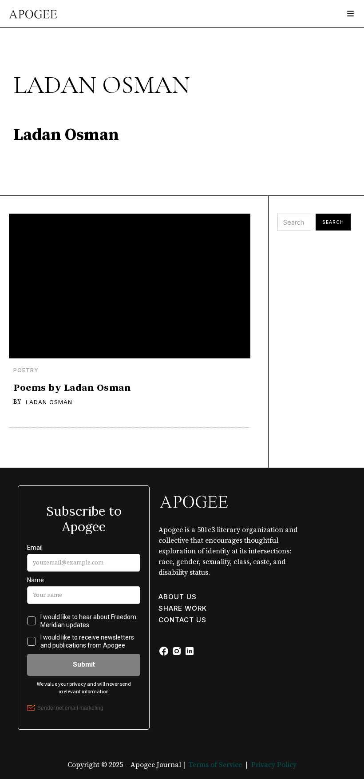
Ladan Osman (49, 402)
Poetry (26, 370)
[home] (29, 9)
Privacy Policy (274, 764)
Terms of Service (215, 764)
